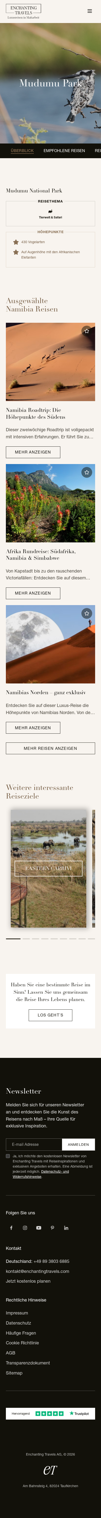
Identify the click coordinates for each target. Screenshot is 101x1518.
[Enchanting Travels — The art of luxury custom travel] (23, 11)
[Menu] (89, 11)
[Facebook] (11, 1227)
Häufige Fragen (21, 1333)
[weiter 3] (35, 938)
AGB (10, 1353)
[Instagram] (25, 1227)
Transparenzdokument (28, 1363)
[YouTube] (38, 1227)
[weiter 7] (72, 938)
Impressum (17, 1313)
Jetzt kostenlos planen (28, 1281)
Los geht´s (50, 1015)
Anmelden (78, 1144)
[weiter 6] (63, 938)
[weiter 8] (82, 938)
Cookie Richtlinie (22, 1343)
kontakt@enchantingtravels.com (37, 1271)
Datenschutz (18, 1323)
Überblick (22, 150)
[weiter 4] (45, 938)
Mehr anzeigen (33, 452)
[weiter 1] (13, 938)
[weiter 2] (26, 938)
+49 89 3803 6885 (51, 1261)
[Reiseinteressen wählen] (52, 1227)
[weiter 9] (91, 938)
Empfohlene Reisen (64, 150)
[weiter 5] (54, 938)
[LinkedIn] (66, 1227)
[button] (86, 331)
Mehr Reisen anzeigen (50, 748)
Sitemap (14, 1373)
